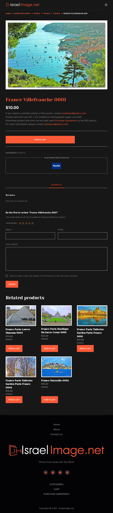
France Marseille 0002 (55, 380)
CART (57, 489)
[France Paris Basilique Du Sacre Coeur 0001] (56, 315)
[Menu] (106, 5)
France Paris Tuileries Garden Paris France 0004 (19, 384)
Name (9, 229)
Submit (11, 284)
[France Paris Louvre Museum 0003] (21, 315)
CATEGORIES (56, 484)
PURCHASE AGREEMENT (57, 494)
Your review (12, 244)
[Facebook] (45, 472)
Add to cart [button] (14, 348)
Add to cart (40, 139)
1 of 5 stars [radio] (20, 223)
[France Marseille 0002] (56, 366)
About (56, 429)
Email (61, 229)
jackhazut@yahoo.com (74, 113)
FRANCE (21, 153)
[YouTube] (67, 472)
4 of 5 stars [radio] (29, 223)
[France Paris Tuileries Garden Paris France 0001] (92, 315)
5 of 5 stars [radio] (32, 223)
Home (56, 424)
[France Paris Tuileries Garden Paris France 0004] (21, 366)
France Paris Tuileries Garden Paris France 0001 (90, 333)
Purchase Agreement (66, 120)
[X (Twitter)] (53, 472)
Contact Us (57, 434)
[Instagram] (60, 472)
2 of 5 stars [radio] (23, 223)
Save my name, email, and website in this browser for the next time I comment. (44, 276)
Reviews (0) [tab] (56, 185)
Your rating (12, 223)
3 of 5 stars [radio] (26, 223)
